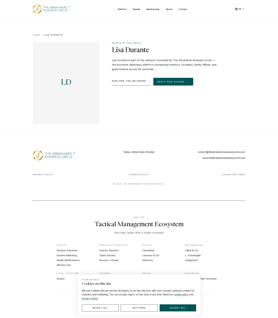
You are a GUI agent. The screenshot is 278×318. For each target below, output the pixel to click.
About (169, 9)
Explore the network (131, 81)
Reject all (100, 308)
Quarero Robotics (109, 250)
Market (136, 9)
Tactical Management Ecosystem (139, 225)
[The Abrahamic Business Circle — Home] (51, 9)
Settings (139, 308)
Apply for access (173, 81)
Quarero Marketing (67, 255)
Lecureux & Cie (150, 255)
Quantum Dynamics (67, 250)
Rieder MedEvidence (68, 260)
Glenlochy (147, 260)
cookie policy (181, 294)
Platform (122, 9)
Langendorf (191, 260)
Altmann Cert (64, 265)
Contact (183, 9)
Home (36, 35)
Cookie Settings (233, 174)
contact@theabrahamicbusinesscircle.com (221, 152)
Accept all (178, 308)
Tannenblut (148, 250)
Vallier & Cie (191, 250)
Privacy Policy (43, 174)
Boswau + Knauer (109, 260)
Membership (153, 9)
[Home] (54, 155)
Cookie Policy (139, 174)
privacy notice (90, 298)
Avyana (61, 278)
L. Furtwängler (193, 255)
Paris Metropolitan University (201, 278)
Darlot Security (107, 255)
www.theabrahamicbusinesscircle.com (223, 157)
